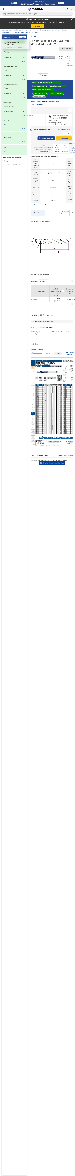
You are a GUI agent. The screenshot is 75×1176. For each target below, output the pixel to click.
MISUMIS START (6, 30)
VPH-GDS (8, 151)
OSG (32, 37)
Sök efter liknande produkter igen (53, 463)
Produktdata (39, 105)
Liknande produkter (63, 130)
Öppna (58, 353)
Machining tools (18, 30)
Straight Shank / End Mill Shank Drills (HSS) (54, 30)
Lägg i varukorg (65, 138)
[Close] (71, 19)
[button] (61, 3)
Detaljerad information (65, 213)
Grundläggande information (44, 321)
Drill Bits (28, 30)
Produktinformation (38, 213)
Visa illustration (8, 111)
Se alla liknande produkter (65, 455)
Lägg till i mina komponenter (42, 130)
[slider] (32, 353)
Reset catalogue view (37, 349)
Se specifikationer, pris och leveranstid (15, 47)
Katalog (44, 75)
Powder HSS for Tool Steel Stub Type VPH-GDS (15, 32)
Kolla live (65, 152)
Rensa (23, 61)
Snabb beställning (47, 138)
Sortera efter (63, 291)
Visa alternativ (8, 57)
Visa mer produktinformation (43, 205)
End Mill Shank (10, 106)
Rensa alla (22, 37)
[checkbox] (14, 52)
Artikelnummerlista (53, 213)
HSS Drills (36, 30)
